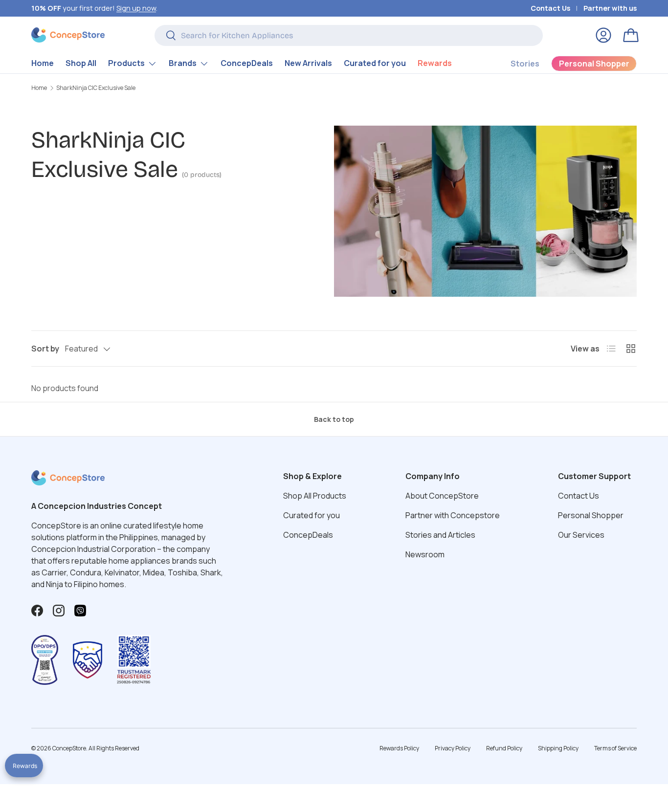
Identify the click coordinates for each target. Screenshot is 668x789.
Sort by (45, 348)
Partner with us (610, 8)
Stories (525, 63)
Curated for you (375, 63)
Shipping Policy (558, 748)
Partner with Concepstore (452, 515)
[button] (631, 35)
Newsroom (425, 554)
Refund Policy (504, 748)
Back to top (334, 419)
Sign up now (136, 8)
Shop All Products (314, 495)
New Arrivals (308, 63)
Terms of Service (615, 748)
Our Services (581, 534)
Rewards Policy (399, 748)
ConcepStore (69, 748)
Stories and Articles (440, 534)
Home (42, 63)
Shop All (81, 63)
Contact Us (550, 8)
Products (126, 63)
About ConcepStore (442, 495)
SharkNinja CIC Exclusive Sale (95, 88)
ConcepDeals (247, 63)
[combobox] (349, 35)
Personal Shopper (590, 515)
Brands (183, 63)
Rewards (435, 63)
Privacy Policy (452, 748)
